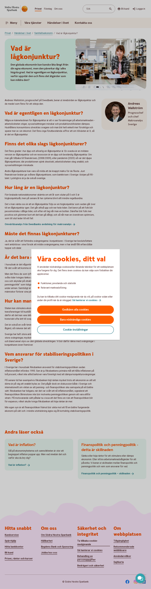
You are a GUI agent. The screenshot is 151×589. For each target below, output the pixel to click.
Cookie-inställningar (75, 330)
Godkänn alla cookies (75, 310)
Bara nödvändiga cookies (75, 320)
